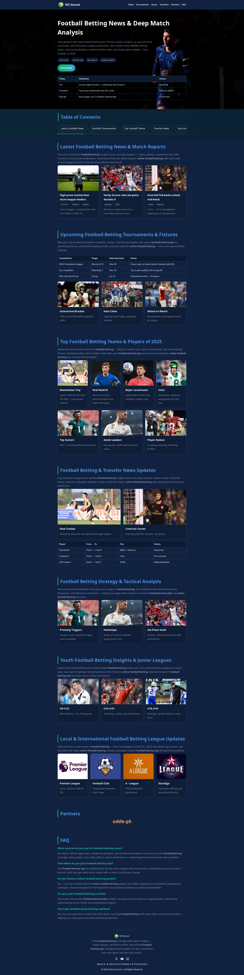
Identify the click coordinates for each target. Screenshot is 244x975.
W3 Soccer (72, 4)
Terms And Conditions (120, 964)
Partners (175, 4)
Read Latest (66, 67)
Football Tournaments (104, 128)
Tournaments (142, 4)
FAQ (184, 4)
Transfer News (161, 128)
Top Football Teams (134, 128)
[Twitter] (116, 959)
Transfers (164, 4)
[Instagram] (127, 959)
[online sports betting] (122, 822)
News (131, 4)
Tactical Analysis (186, 128)
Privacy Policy (140, 964)
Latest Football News (72, 128)
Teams (154, 4)
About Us (101, 964)
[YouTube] (122, 959)
